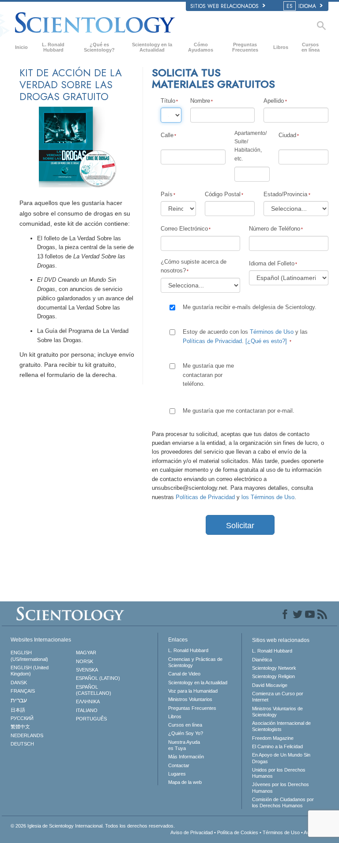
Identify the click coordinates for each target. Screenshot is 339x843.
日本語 (18, 709)
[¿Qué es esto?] (266, 341)
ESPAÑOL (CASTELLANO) (93, 690)
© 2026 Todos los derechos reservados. (93, 825)
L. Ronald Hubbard (53, 47)
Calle (167, 135)
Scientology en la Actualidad (152, 47)
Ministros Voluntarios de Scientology (277, 711)
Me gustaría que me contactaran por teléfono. (208, 374)
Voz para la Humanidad (193, 691)
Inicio (21, 47)
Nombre (200, 100)
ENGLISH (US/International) (29, 655)
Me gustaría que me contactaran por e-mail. (238, 410)
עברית (19, 700)
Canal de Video (184, 673)
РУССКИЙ (22, 718)
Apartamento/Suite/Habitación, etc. (250, 146)
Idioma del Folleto (271, 263)
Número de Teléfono (274, 228)
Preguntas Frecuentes (245, 47)
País (167, 194)
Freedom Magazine (273, 738)
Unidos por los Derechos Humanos (278, 773)
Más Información (186, 756)
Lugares (177, 773)
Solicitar (240, 525)
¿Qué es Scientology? (99, 47)
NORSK (84, 661)
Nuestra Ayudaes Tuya (184, 745)
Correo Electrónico (184, 228)
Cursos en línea (310, 47)
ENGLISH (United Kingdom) (30, 670)
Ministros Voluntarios (190, 699)
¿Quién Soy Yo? (185, 733)
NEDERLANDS (27, 735)
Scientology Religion (273, 676)
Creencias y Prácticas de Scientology (195, 662)
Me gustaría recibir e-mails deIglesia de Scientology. (249, 307)
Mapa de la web (185, 782)
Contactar (178, 765)
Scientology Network (274, 668)
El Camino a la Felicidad (277, 746)
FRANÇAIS (23, 691)
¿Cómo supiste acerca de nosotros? (193, 266)
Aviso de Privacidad (191, 832)
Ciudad (287, 135)
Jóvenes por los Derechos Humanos (280, 787)
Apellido (274, 100)
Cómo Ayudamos (200, 47)
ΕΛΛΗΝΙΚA (88, 701)
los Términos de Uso (267, 497)
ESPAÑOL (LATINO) (98, 678)
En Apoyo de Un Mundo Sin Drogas (281, 758)
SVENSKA (87, 669)
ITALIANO (87, 710)
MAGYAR (86, 652)
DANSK (19, 682)
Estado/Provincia (285, 194)
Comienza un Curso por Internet (277, 696)
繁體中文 (20, 726)
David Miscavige (269, 685)
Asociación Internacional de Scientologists (281, 726)
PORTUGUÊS (91, 718)
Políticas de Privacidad (212, 341)
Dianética (262, 659)
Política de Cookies (237, 832)
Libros (280, 47)
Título (168, 100)
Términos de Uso (272, 331)
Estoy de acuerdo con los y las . (245, 336)
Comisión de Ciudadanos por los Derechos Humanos (283, 802)
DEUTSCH (22, 743)
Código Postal (223, 194)
